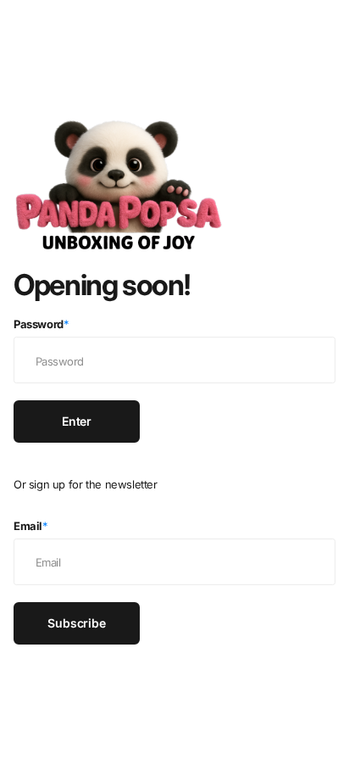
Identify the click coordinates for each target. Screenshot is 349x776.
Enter (76, 421)
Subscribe (76, 623)
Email (31, 526)
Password (41, 324)
